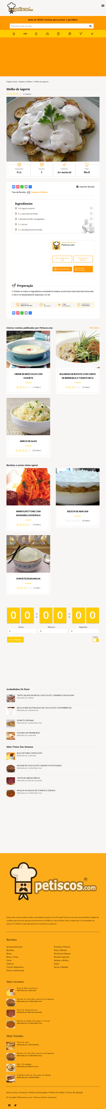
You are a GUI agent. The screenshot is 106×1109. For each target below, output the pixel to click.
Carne (9, 960)
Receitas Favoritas (81, 269)
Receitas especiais (61, 957)
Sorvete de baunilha (28, 578)
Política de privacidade (38, 1092)
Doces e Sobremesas (15, 970)
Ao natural (64, 172)
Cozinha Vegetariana (15, 967)
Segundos (83, 627)
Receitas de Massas (62, 953)
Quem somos (11, 1092)
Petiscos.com (68, 245)
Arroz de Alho (28, 441)
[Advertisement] (53, 57)
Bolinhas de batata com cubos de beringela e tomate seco (78, 376)
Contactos (23, 1092)
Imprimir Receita (86, 186)
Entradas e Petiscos (62, 946)
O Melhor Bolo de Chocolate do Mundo (34, 1075)
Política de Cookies (57, 1092)
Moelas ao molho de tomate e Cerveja (36, 790)
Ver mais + (95, 327)
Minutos (51, 627)
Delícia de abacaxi (77, 511)
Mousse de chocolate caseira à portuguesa (39, 765)
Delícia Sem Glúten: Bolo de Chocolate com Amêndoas (44, 708)
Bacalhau (10, 950)
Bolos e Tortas (12, 957)
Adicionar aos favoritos (83, 259)
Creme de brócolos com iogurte (28, 376)
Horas (21, 627)
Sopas (56, 963)
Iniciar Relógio (15, 639)
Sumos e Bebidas (61, 967)
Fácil (87, 172)
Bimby (9, 953)
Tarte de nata (23, 1042)
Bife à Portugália (24, 1064)
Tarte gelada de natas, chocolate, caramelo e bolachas (45, 695)
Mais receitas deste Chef (62, 259)
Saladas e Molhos (26, 81)
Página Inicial (11, 81)
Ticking (95, 637)
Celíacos (10, 963)
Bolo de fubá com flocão (29, 753)
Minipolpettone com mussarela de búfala (28, 513)
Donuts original (25, 720)
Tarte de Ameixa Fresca (28, 778)
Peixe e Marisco (60, 950)
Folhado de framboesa (28, 733)
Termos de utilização (74, 1092)
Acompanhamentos (14, 946)
